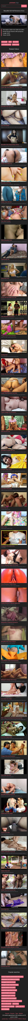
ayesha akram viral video (8, 987)
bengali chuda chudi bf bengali (10, 984)
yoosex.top (5, 1018)
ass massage (5, 1009)
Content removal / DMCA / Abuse (17, 1018)
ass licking (15, 1003)
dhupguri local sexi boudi (8, 982)
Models (21, 1013)
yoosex (14, 3)
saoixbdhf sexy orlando (8, 1006)
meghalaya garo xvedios (8, 995)
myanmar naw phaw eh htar (9, 990)
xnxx (10, 41)
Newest (7, 1013)
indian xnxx (16, 44)
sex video (15, 41)
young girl (4, 41)
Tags (16, 1013)
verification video (6, 44)
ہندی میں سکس (20, 1006)
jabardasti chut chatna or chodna (10, 979)
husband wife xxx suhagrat (9, 998)
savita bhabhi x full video (8, 993)
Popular (12, 1013)
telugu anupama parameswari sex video (12, 976)
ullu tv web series (6, 1003)
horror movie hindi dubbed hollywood (11, 1001)
